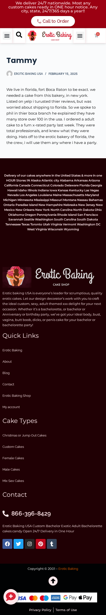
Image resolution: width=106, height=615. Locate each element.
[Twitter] (18, 544)
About (7, 361)
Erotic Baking (12, 350)
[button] (7, 36)
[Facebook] (7, 544)
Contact (8, 384)
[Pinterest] (41, 544)
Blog (6, 373)
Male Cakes (11, 469)
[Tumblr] (52, 544)
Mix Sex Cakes (13, 481)
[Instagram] (30, 544)
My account (11, 407)
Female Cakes (13, 458)
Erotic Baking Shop (16, 395)
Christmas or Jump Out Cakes (24, 435)
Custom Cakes (13, 447)
